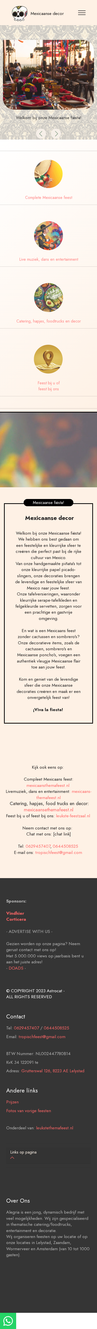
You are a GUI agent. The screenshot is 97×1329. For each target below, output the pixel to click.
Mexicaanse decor (47, 13)
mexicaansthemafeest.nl (48, 785)
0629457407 (38, 846)
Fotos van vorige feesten (28, 1110)
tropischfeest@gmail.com (59, 852)
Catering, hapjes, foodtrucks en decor (48, 321)
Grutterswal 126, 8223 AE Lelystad (52, 1071)
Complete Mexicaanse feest (48, 197)
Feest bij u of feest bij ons (49, 386)
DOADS (16, 968)
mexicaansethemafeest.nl (48, 809)
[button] (41, 134)
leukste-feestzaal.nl (74, 816)
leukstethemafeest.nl (54, 1128)
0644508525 (66, 846)
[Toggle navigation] (82, 12)
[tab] (48, 1155)
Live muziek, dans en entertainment (48, 259)
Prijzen (12, 1102)
